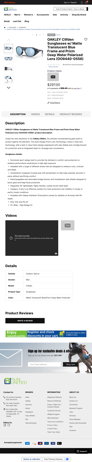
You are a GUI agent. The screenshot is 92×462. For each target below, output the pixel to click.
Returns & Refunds (54, 401)
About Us (72, 397)
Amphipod (29, 412)
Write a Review (53, 67)
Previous (8, 41)
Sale (55, 15)
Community (73, 404)
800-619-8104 (11, 399)
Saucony (28, 404)
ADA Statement (53, 418)
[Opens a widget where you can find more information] (82, 451)
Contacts (72, 430)
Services (72, 416)
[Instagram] (8, 425)
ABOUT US (74, 392)
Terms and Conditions (57, 421)
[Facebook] (32, 35)
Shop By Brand (79, 15)
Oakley (58, 35)
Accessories (43, 15)
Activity (64, 15)
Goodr (27, 408)
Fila (26, 419)
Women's (28, 15)
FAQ (70, 427)
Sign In (66, 2)
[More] (11, 14)
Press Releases (74, 419)
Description (18, 114)
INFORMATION (53, 392)
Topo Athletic (30, 416)
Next (8, 87)
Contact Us (73, 401)
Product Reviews (71, 114)
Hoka (27, 397)
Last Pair (17, 21)
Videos (35, 114)
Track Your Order (53, 432)
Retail (7, 21)
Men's (17, 15)
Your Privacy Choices (53, 459)
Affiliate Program (53, 414)
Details (49, 114)
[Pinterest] (43, 35)
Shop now (70, 364)
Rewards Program (75, 408)
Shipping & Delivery (54, 397)
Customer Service (53, 411)
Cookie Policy (57, 428)
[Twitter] (40, 35)
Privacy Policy (57, 425)
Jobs (71, 412)
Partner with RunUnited (77, 423)
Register (74, 2)
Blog (27, 21)
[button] (64, 88)
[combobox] (70, 9)
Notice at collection (31, 459)
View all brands (30, 423)
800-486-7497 (11, 405)
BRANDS (29, 392)
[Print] (36, 35)
